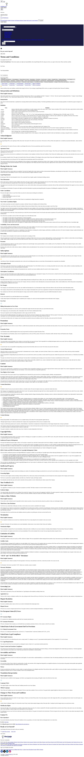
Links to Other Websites (5, 80)
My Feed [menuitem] (2, 20)
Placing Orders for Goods (24, 79)
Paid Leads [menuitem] (29, 20)
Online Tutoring (7, 35)
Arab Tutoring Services (75, 742)
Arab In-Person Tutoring (22, 742)
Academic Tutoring (8, 32)
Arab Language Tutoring (32, 742)
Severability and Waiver (39, 81)
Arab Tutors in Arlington (22, 744)
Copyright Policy (55, 79)
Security (35, 749)
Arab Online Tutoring (41, 742)
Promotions (38, 79)
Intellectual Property (62, 79)
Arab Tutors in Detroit (69, 744)
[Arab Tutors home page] (6, 5)
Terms (27, 749)
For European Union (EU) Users (60, 80)
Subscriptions (32, 79)
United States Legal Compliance (27, 81)
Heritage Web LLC (9, 754)
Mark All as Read (4, 14)
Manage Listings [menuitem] (23, 20)
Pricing (7, 749)
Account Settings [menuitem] (34, 20)
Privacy (21, 749)
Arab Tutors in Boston (41, 744)
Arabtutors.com (3, 6)
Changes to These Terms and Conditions (61, 81)
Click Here (6, 722)
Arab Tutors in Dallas (60, 744)
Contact (4, 749)
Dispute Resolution (50, 80)
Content (49, 79)
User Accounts (44, 79)
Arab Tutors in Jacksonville (5, 745)
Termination (13, 80)
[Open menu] (1, 1)
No (4, 53)
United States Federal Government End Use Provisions (11, 81)
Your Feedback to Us (71, 79)
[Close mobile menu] (4, 2)
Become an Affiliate (13, 749)
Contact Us (72, 81)
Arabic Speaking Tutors (10, 743)
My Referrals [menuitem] (17, 20)
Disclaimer (31, 749)
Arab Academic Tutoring (12, 742)
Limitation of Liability (19, 80)
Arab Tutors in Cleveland (51, 744)
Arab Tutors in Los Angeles (16, 745)
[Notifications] (1, 9)
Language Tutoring (8, 34)
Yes (1, 53)
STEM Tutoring (7, 36)
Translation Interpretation (48, 81)
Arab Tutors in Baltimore (32, 744)
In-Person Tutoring (8, 33)
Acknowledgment (15, 79)
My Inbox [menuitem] (12, 20)
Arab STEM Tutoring (58, 742)
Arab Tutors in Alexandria (12, 744)
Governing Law (43, 80)
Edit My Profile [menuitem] (7, 20)
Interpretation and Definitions (6, 79)
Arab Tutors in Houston (78, 744)
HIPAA (38, 749)
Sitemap (41, 749)
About (1, 749)
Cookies (24, 749)
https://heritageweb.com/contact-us (22, 724)
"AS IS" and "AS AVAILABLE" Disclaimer (32, 80)
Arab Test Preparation (67, 742)
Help (18, 749)
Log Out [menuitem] (41, 20)
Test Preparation (7, 37)
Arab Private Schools (50, 742)
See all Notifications (4, 17)
